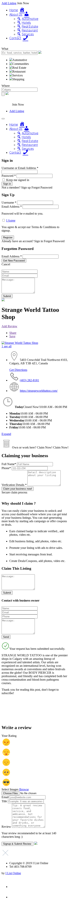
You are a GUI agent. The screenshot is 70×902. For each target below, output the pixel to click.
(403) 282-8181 (29, 380)
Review (6, 826)
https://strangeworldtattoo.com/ (39, 390)
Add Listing (9, 3)
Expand (6, 434)
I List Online (13, 873)
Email (5, 797)
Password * (9, 175)
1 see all (6, 346)
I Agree (10, 220)
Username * (9, 202)
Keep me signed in (17, 180)
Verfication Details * (14, 485)
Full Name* (9, 464)
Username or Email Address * (20, 168)
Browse (24, 789)
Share (12, 332)
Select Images (10, 789)
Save (12, 336)
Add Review (9, 326)
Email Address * (12, 206)
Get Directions (18, 369)
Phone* (7, 468)
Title (4, 801)
